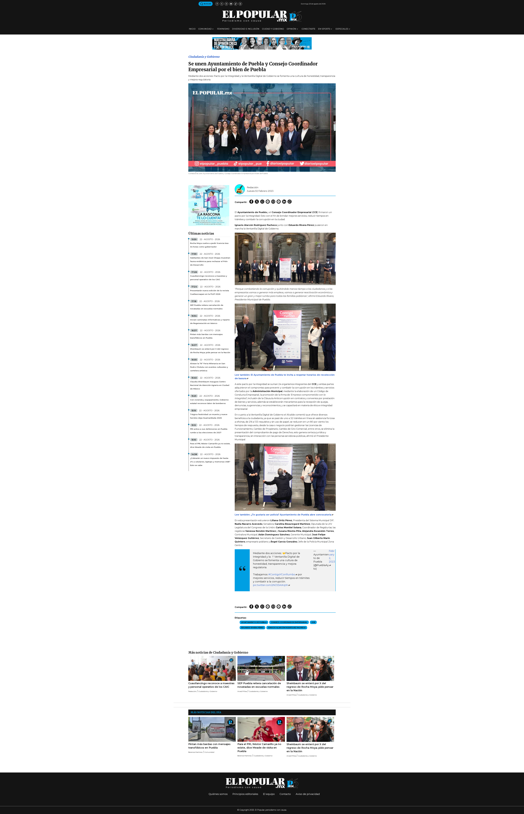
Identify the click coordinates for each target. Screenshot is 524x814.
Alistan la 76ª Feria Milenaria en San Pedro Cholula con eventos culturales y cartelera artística (209, 367)
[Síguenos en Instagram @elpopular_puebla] (226, 4)
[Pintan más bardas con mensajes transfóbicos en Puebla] (212, 729)
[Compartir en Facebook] (251, 201)
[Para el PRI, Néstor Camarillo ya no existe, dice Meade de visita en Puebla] (261, 729)
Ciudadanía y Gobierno (203, 56)
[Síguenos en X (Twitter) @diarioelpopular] (222, 4)
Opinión (291, 29)
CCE (313, 622)
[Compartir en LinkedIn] (284, 201)
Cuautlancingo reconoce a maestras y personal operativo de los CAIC (208, 278)
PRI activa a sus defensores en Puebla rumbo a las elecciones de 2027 (208, 431)
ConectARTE (308, 29)
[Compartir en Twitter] (257, 201)
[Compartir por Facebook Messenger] (278, 201)
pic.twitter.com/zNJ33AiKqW (270, 585)
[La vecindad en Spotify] (208, 205)
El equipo (269, 794)
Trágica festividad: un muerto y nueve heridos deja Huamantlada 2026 (208, 416)
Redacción (252, 187)
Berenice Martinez (195, 752)
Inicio (192, 29)
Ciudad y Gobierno (273, 29)
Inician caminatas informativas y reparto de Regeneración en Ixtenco (210, 321)
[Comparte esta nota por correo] (273, 201)
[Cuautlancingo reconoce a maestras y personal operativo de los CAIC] (212, 668)
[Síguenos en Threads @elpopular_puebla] (240, 4)
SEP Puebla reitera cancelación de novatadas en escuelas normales (206, 307)
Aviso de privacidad (308, 794)
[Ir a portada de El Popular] (262, 16)
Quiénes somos (218, 794)
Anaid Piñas (242, 691)
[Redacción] (240, 189)
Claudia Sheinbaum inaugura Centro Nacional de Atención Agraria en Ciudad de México (209, 385)
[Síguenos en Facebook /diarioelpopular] (217, 4)
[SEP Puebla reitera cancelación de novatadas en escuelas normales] (261, 668)
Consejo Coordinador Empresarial (289, 622)
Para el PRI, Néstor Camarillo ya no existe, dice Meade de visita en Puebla (210, 445)
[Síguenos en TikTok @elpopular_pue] (235, 4)
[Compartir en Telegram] (268, 201)
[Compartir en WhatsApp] (262, 201)
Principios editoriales (245, 794)
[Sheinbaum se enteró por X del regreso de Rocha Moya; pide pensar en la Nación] (310, 668)
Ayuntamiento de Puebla (254, 622)
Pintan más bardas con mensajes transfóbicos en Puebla (206, 336)
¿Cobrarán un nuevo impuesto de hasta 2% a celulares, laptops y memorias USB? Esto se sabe (210, 461)
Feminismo (223, 29)
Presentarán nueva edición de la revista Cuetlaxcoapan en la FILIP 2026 (209, 292)
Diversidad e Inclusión (245, 29)
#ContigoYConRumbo (281, 574)
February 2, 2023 (332, 556)
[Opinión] (262, 43)
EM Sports (324, 29)
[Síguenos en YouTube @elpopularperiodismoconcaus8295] (231, 4)
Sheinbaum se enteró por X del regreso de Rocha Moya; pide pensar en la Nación (210, 351)
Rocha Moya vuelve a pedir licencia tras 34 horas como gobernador (209, 245)
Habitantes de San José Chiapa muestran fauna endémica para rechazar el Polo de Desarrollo (210, 261)
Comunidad (205, 29)
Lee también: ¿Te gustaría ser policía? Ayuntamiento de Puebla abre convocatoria (283, 514)
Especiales (342, 29)
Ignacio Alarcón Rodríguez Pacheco (287, 628)
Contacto (285, 794)
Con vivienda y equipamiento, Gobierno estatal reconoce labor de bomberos (209, 401)
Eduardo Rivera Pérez (252, 628)
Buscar (207, 4)
